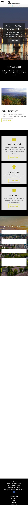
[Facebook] (14, 492)
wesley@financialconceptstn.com (14, 489)
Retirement (14, 498)
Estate (14, 502)
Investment (14, 500)
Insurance (14, 504)
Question (4, 257)
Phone (3, 247)
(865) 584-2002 (16, 483)
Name (3, 229)
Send (4, 270)
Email (3, 238)
